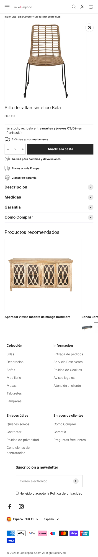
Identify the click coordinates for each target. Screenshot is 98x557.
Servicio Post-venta (68, 362)
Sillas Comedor (25, 16)
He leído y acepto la (51, 493)
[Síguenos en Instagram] (21, 506)
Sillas (14, 16)
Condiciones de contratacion (18, 450)
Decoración (15, 362)
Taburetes (14, 393)
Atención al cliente (67, 385)
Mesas (11, 385)
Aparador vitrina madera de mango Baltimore (37, 317)
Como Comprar (65, 424)
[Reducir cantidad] (8, 149)
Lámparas (14, 401)
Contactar (14, 432)
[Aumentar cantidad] (22, 149)
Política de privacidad (23, 440)
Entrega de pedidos (68, 354)
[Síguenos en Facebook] (10, 506)
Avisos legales (64, 377)
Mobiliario (14, 377)
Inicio (7, 16)
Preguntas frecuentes (70, 440)
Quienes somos (18, 424)
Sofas (11, 370)
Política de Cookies (68, 370)
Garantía (60, 432)
